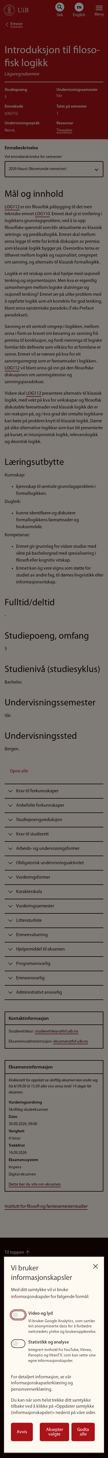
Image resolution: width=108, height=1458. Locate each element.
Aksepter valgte (54, 1432)
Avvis (22, 1432)
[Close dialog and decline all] (95, 1264)
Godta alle (83, 1432)
